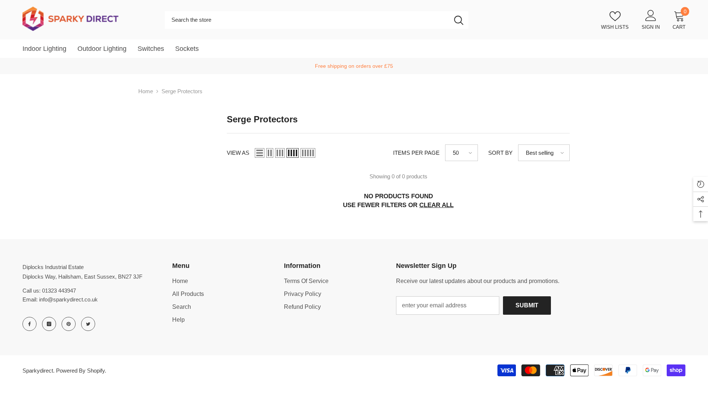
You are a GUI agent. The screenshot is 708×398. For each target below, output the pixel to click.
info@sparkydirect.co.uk (68, 299)
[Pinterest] (69, 324)
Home (145, 91)
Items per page (416, 153)
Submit (527, 305)
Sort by (500, 153)
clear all (436, 205)
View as (238, 153)
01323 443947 (59, 290)
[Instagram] (49, 324)
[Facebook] (29, 324)
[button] (259, 153)
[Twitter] (88, 324)
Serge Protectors (182, 91)
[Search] (316, 20)
